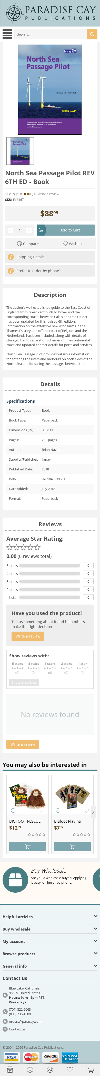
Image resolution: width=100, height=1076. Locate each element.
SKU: (8, 199)
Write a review (48, 194)
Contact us (17, 1029)
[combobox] (55, 34)
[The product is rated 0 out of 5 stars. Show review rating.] (37, 834)
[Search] (92, 34)
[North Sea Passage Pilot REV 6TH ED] (50, 90)
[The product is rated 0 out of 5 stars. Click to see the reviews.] (14, 194)
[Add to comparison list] (13, 810)
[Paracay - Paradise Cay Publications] (50, 13)
